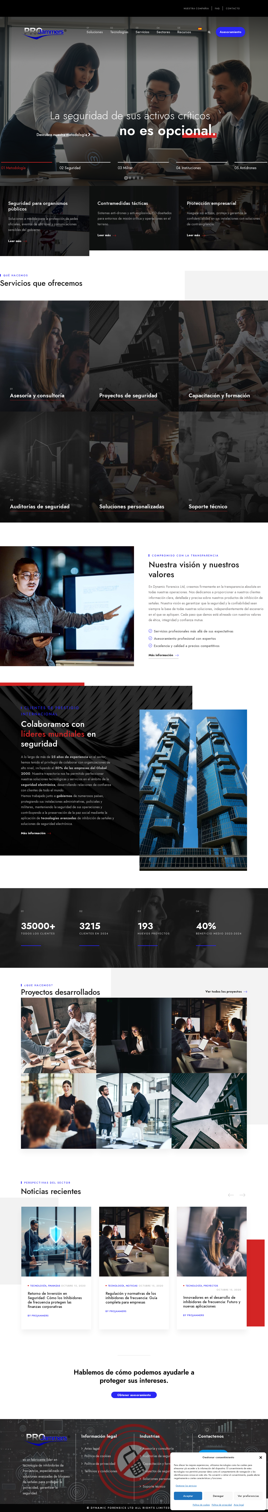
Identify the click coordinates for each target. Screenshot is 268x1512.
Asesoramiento (230, 32)
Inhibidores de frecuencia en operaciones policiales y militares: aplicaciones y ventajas (210, 1302)
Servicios (142, 30)
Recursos (184, 30)
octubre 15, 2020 (73, 1289)
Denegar (218, 1496)
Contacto (233, 8)
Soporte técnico (154, 1486)
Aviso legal (239, 1505)
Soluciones (95, 30)
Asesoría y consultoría (158, 1448)
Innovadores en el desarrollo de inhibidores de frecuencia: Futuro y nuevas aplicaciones (56, 1302)
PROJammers (40, 1315)
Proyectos (55, 1285)
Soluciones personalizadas (161, 1478)
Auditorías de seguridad (160, 1456)
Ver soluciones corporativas (133, 124)
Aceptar (188, 1496)
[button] (261, 1457)
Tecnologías (119, 30)
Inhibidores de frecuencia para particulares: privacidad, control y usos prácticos (133, 1298)
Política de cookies (201, 1505)
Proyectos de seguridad (159, 1471)
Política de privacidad (222, 1505)
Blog (129, 1285)
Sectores (163, 30)
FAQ (217, 8)
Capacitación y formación (161, 1463)
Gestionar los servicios (186, 1485)
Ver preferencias (248, 1496)
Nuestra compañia (196, 8)
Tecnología (38, 1285)
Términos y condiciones (100, 1471)
